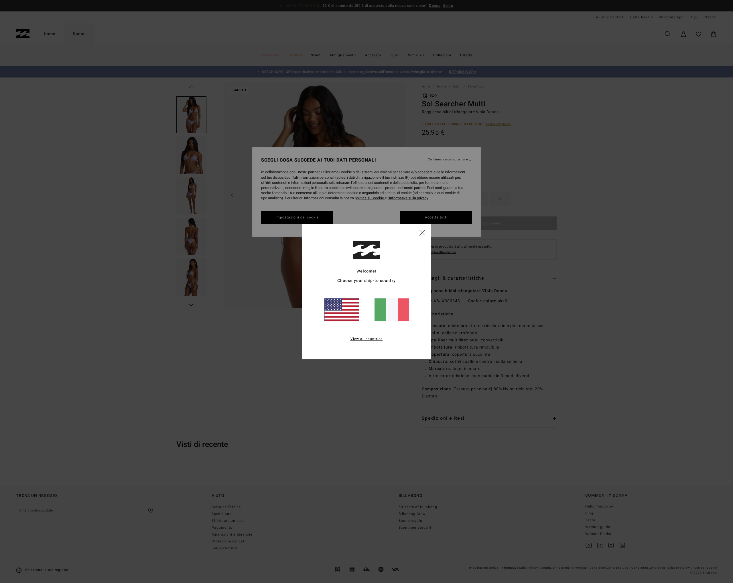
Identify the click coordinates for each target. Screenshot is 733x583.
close (422, 232)
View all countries (366, 338)
